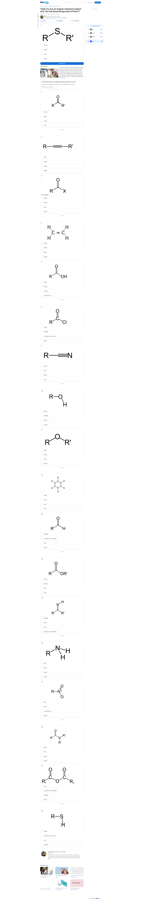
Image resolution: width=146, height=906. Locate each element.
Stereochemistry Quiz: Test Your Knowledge (61, 889)
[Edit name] (95, 41)
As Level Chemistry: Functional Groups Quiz (76, 876)
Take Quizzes (89, 2)
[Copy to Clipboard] (38, 25)
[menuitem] (89, 3)
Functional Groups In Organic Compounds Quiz (46, 876)
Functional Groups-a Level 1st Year (61, 876)
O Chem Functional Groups (45, 888)
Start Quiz (62, 63)
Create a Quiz (97, 2)
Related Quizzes (44, 865)
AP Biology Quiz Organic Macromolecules (75, 889)
